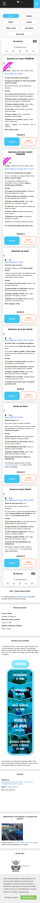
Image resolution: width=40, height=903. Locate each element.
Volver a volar (11, 28)
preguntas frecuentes (23, 597)
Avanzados (29, 28)
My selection (18, 41)
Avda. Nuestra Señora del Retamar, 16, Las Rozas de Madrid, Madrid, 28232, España (17, 783)
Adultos (29, 16)
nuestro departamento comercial (24, 842)
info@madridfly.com (12, 787)
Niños (11, 22)
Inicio (11, 16)
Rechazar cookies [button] (11, 897)
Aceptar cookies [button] (28, 897)
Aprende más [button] (24, 892)
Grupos (29, 22)
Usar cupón (20, 34)
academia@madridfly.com (13, 465)
